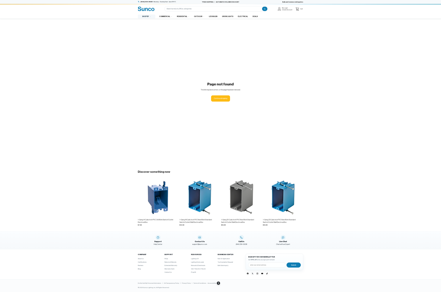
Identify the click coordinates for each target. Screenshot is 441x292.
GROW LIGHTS (227, 16)
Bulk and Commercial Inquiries (292, 2)
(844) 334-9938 (146, 1)
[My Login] (279, 8)
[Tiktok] (267, 273)
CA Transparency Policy (171, 283)
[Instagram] (257, 273)
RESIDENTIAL (182, 16)
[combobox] (213, 8)
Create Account (287, 9)
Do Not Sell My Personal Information (149, 283)
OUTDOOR (198, 16)
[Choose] (174, 214)
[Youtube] (262, 273)
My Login (285, 8)
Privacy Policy (186, 283)
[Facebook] (248, 273)
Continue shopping (220, 98)
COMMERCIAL (164, 16)
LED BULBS (213, 16)
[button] (214, 283)
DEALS (255, 16)
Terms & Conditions (199, 283)
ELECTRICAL (243, 16)
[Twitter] (252, 273)
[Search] (264, 9)
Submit (293, 265)
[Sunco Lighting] (146, 8)
